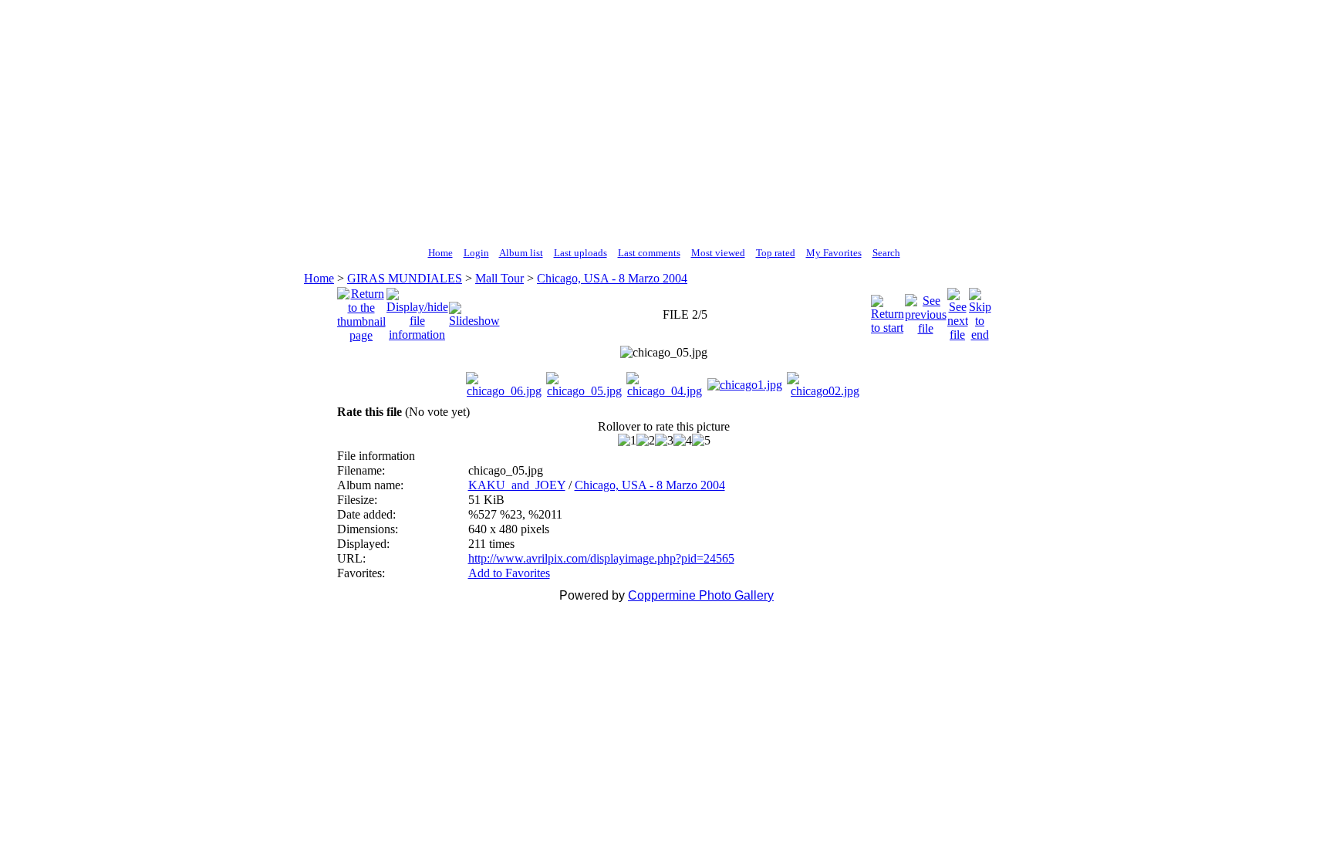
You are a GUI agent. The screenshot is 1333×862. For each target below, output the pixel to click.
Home (440, 253)
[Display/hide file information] (417, 310)
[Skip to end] (980, 310)
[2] (645, 441)
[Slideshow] (474, 310)
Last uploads (580, 253)
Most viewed (718, 253)
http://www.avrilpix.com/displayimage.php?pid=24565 (601, 558)
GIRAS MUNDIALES (404, 278)
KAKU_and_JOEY (516, 485)
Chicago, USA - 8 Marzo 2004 (612, 278)
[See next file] (957, 310)
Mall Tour (499, 278)
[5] (701, 441)
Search (886, 253)
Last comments (649, 253)
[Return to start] (887, 310)
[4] (682, 441)
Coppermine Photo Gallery (701, 595)
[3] (664, 441)
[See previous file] (926, 310)
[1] (627, 441)
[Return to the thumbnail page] (361, 310)
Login (476, 253)
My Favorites (834, 253)
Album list (521, 253)
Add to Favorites (509, 573)
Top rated (775, 253)
